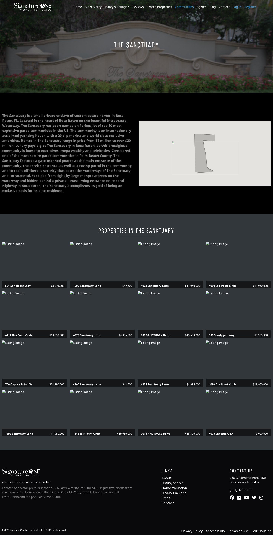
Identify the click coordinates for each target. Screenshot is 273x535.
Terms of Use (238, 531)
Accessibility (215, 531)
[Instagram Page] (261, 498)
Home (77, 7)
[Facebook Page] (232, 498)
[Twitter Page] (254, 498)
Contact (224, 7)
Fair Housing (262, 531)
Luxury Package (174, 493)
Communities (184, 7)
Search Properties (159, 7)
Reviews (138, 7)
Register (250, 7)
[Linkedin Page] (239, 498)
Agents (202, 7)
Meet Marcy (93, 7)
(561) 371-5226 (241, 490)
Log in (237, 7)
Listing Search (173, 483)
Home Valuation (174, 488)
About (166, 478)
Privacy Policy (192, 531)
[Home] (32, 6)
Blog (212, 7)
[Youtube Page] (246, 498)
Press (166, 498)
